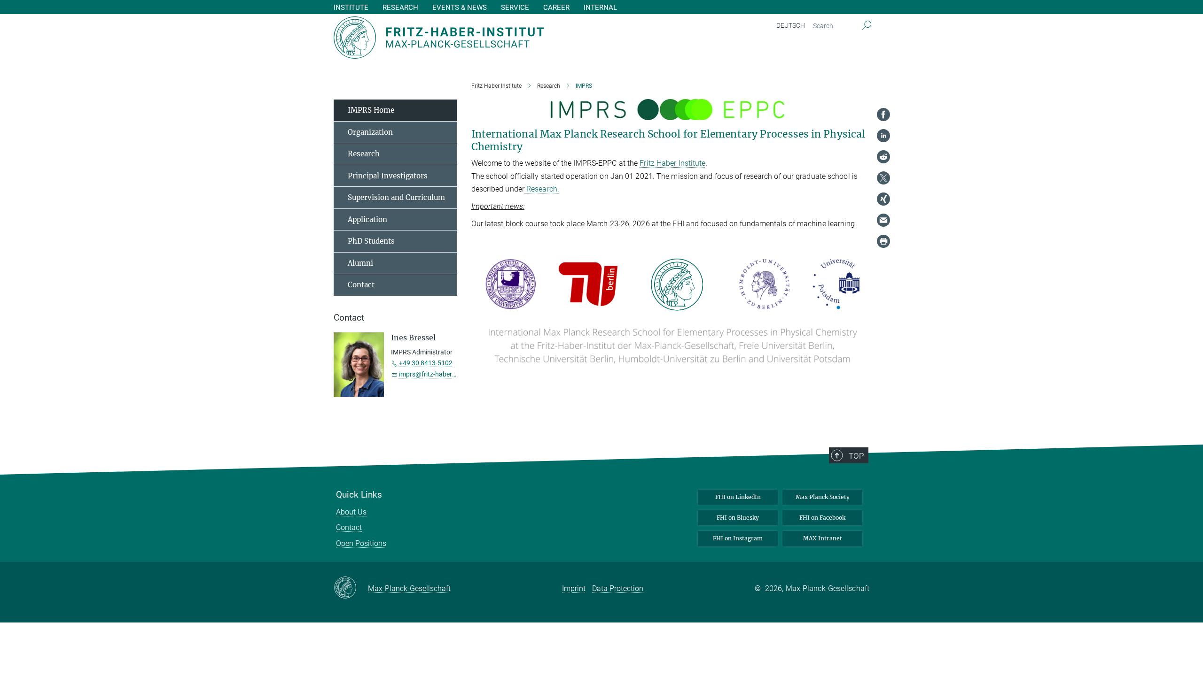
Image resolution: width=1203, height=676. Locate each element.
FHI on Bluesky (738, 517)
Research (364, 153)
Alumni (360, 263)
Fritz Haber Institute (672, 163)
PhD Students (371, 241)
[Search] (866, 25)
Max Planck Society (823, 496)
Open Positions (361, 543)
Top (856, 456)
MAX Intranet (822, 538)
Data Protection (617, 588)
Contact (361, 284)
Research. (541, 188)
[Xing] (883, 199)
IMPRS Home (371, 110)
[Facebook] (883, 115)
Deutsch (790, 25)
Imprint (574, 588)
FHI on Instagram (738, 538)
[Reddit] (883, 157)
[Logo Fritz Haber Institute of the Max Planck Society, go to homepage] (510, 37)
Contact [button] (349, 318)
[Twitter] (883, 178)
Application (367, 219)
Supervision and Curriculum (396, 197)
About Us (351, 511)
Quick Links (359, 495)
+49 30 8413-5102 (426, 363)
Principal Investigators (388, 175)
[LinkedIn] (883, 136)
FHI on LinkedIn (738, 496)
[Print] (883, 241)
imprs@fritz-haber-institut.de (441, 374)
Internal (600, 7)
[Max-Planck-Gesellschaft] (351, 588)
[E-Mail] (883, 220)
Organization (370, 132)
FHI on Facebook (822, 517)
